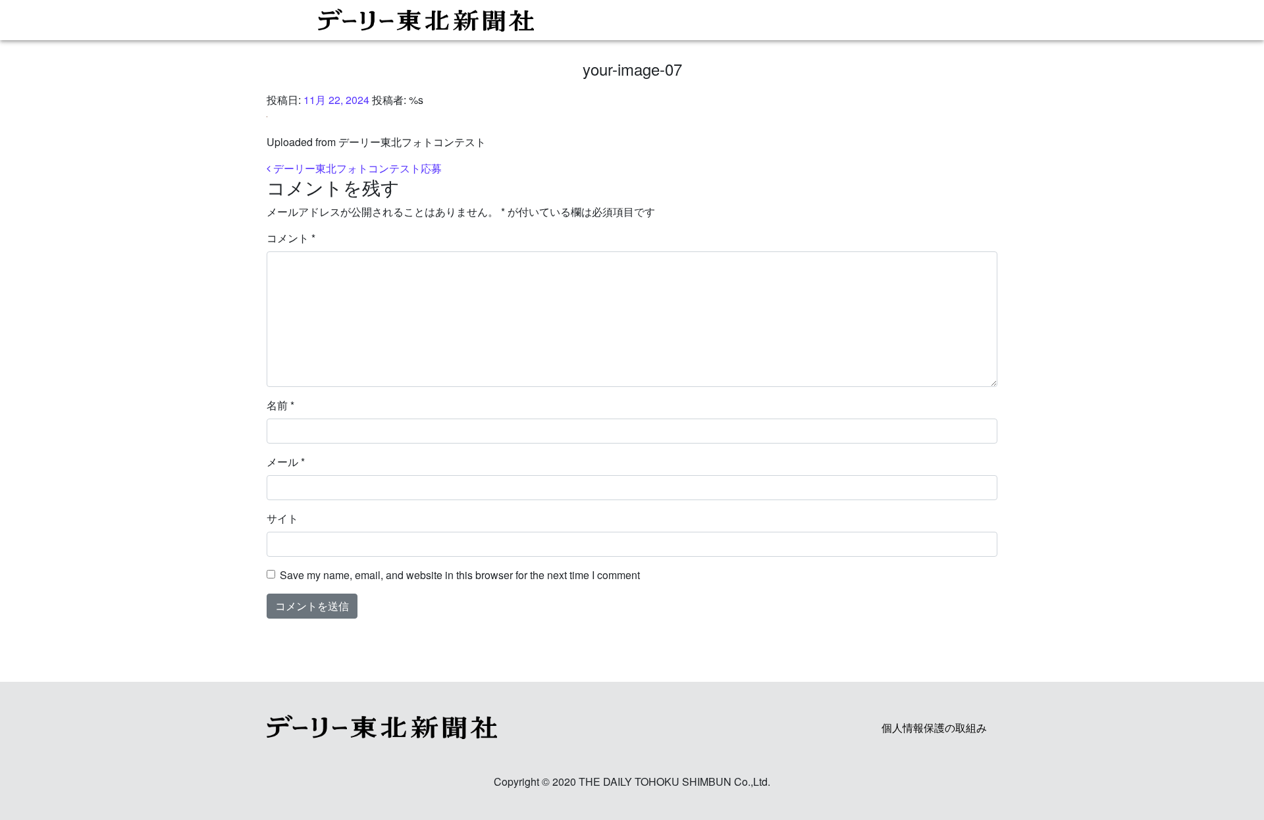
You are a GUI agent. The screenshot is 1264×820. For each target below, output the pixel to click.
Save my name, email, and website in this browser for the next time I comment (460, 574)
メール (286, 461)
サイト (282, 518)
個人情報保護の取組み (934, 727)
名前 (280, 405)
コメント (291, 237)
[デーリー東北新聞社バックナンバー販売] (627, 20)
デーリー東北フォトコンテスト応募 (356, 168)
